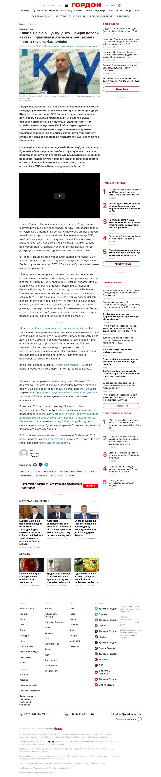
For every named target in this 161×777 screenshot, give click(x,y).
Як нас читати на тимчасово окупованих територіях (27, 700)
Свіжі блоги (111, 24)
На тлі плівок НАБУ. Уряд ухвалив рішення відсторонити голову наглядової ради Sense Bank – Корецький (124, 224)
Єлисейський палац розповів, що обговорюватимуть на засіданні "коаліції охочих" (119, 385)
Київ (72, 608)
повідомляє (62, 166)
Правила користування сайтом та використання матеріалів (130, 609)
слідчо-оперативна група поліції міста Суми (59, 328)
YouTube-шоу (51, 665)
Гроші (22, 619)
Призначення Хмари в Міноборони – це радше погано (125, 238)
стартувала (56, 439)
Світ (21, 624)
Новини (25, 10)
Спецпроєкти (51, 671)
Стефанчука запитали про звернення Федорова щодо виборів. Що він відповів (121, 316)
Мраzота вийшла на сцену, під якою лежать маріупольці (121, 79)
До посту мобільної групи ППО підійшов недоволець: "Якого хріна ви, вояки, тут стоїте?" (121, 41)
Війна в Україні (26, 608)
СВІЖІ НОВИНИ (112, 282)
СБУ (30, 471)
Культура (24, 635)
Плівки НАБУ (123, 16)
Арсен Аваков (41, 475)
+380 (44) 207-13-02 (81, 714)
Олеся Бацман (107, 648)
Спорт (22, 630)
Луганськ (74, 646)
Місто (72, 603)
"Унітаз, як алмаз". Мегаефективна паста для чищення (121, 483)
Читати (90, 485)
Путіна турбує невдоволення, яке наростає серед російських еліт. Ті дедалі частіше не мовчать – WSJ (120, 328)
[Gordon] (86, 5)
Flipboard (104, 659)
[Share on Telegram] (46, 465)
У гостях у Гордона (71, 10)
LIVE (110, 10)
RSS (101, 665)
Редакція (23, 680)
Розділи (48, 603)
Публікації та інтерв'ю (45, 10)
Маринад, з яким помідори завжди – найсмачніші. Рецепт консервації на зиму (123, 469)
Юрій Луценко (26, 475)
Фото (47, 649)
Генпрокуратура (50, 471)
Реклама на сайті (28, 685)
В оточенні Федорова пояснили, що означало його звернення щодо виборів (121, 361)
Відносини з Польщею (101, 16)
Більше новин (122, 406)
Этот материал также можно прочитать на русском (71, 46)
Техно (22, 641)
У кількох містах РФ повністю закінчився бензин (118, 350)
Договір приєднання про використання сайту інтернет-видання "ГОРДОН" (130, 634)
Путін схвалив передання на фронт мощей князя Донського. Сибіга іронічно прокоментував (120, 397)
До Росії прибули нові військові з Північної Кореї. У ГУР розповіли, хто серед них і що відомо (121, 373)
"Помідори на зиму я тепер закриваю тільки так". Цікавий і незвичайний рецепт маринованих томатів (124, 440)
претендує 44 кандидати (54, 442)
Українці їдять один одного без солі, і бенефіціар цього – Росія (121, 29)
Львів (72, 614)
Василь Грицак (56, 475)
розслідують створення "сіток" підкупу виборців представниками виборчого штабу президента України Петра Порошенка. (58, 417)
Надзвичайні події (28, 651)
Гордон (22, 24)
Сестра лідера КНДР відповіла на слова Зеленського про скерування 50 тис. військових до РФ (124, 207)
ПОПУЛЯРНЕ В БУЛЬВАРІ (117, 413)
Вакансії (23, 674)
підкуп (92, 471)
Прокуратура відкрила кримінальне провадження (66, 392)
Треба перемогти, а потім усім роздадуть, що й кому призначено (120, 68)
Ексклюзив (122, 10)
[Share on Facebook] (35, 465)
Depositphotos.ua (54, 741)
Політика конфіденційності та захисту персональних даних (129, 621)
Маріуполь (75, 641)
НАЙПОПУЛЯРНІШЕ (114, 183)
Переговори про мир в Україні (71, 16)
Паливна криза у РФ (42, 16)
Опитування (51, 660)
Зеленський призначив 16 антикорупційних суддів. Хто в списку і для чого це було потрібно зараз (121, 304)
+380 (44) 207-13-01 (36, 714)
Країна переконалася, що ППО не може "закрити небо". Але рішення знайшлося (125, 192)
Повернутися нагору (126, 719)
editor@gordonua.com (128, 714)
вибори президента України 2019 (73, 471)
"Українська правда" (66, 364)
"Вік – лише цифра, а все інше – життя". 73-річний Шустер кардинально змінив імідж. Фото (125, 422)
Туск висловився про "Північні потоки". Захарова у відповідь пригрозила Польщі (118, 340)
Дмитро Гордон (108, 608)
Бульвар (100, 10)
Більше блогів (122, 89)
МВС (23, 471)
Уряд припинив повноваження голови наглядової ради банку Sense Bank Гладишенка (121, 292)
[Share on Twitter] (41, 465)
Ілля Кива (70, 475)
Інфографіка (25, 657)
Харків (73, 630)
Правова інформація (29, 690)
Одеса (73, 619)
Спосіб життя (26, 646)
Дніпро (73, 635)
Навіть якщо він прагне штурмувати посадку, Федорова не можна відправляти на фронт (120, 54)
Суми (37, 471)
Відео (47, 654)
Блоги (89, 10)
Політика (32, 24)
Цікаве (22, 662)
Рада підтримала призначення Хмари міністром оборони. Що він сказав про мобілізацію (124, 252)
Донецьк (74, 624)
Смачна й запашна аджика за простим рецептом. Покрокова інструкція (124, 455)
